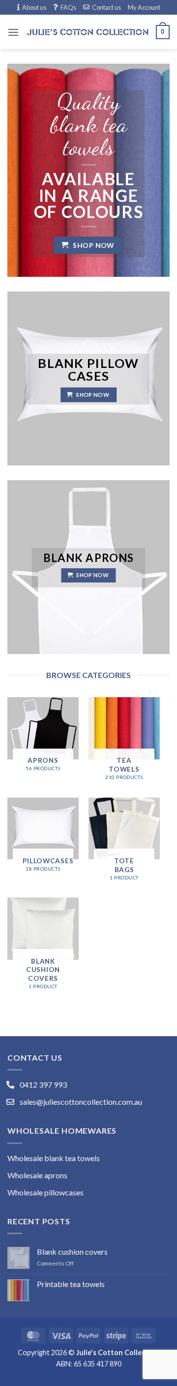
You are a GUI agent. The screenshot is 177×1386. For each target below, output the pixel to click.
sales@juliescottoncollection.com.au (81, 1101)
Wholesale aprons (37, 1175)
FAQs (68, 7)
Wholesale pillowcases (45, 1192)
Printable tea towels (71, 1284)
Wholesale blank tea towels (53, 1158)
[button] (13, 32)
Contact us (106, 7)
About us (34, 7)
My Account (144, 7)
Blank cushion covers (72, 1251)
